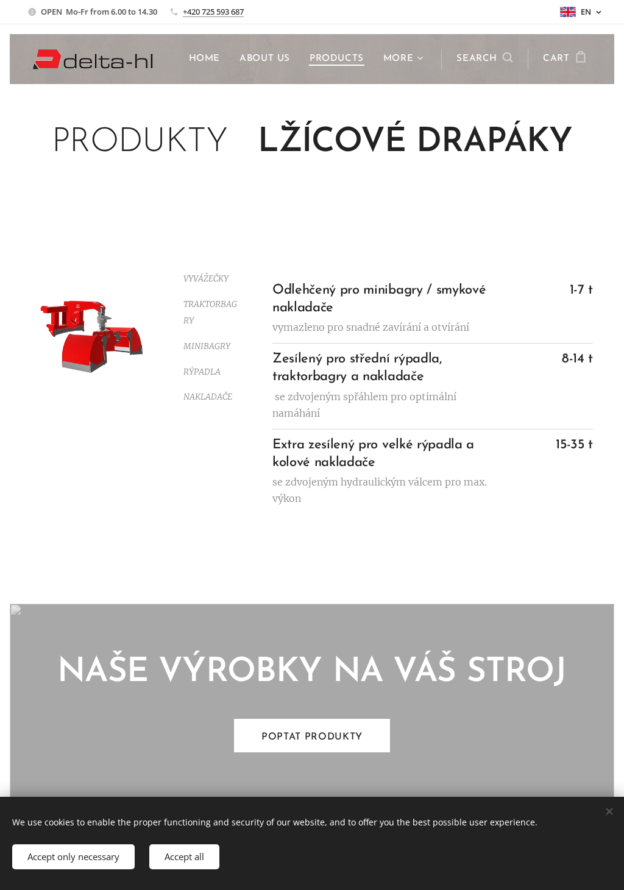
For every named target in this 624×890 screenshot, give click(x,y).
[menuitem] (208, 59)
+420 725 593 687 (213, 11)
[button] (484, 59)
